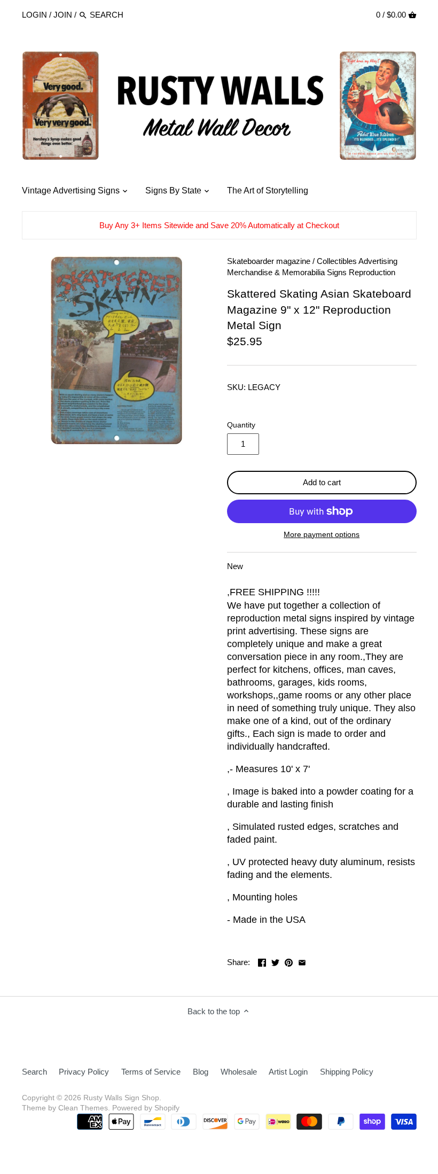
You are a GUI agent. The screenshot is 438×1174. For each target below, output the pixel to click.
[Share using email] (302, 961)
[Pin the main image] (289, 961)
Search (34, 1071)
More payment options (321, 535)
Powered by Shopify (145, 1108)
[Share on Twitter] (275, 961)
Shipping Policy (346, 1071)
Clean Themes (83, 1108)
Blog (200, 1071)
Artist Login (288, 1071)
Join (62, 14)
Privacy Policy (84, 1071)
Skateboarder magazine (268, 261)
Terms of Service (151, 1071)
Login (34, 14)
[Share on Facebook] (262, 961)
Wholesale (239, 1071)
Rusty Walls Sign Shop (121, 1098)
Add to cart (322, 482)
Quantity (241, 425)
